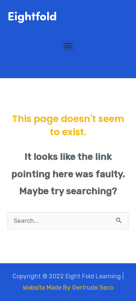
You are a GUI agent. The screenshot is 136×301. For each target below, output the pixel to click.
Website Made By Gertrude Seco (68, 287)
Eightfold (32, 15)
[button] (68, 45)
